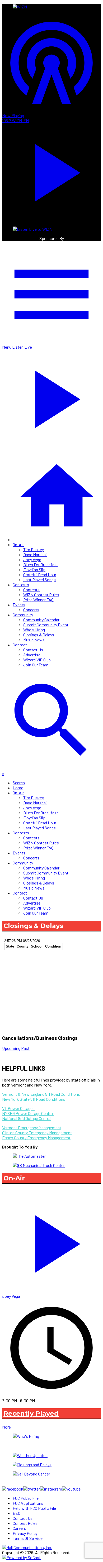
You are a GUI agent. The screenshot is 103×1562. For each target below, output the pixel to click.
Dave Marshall (35, 554)
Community (23, 614)
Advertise (31, 654)
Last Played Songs (39, 579)
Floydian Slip (34, 569)
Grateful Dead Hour (39, 574)
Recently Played (31, 1413)
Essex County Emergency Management (36, 1137)
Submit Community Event (45, 624)
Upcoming (11, 1048)
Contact (20, 644)
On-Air (18, 544)
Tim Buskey (33, 549)
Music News (34, 639)
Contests (21, 584)
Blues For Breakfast (40, 564)
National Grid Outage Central (26, 1118)
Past (25, 1048)
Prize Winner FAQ (38, 599)
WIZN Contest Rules (41, 594)
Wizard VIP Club (37, 659)
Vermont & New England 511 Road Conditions (41, 1094)
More (6, 1426)
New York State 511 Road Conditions (33, 1099)
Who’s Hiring (34, 629)
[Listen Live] (51, 1241)
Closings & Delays (38, 634)
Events (19, 604)
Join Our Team (35, 664)
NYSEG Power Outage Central (28, 1113)
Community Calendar (41, 619)
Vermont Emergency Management (31, 1127)
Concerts (31, 609)
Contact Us (33, 649)
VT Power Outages (18, 1108)
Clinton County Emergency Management (37, 1132)
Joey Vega (32, 559)
